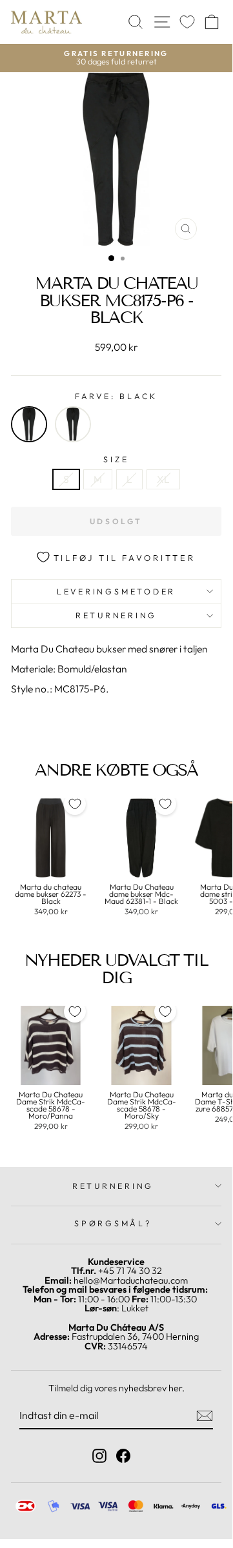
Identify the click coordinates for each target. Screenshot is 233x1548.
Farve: (116, 396)
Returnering (116, 615)
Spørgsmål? (113, 1223)
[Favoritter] (187, 22)
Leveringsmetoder (116, 591)
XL (163, 479)
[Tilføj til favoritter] (74, 804)
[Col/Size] (73, 424)
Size (115, 459)
